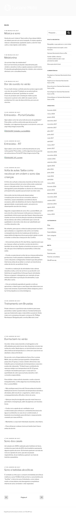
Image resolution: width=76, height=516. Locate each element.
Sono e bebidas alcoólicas (18, 469)
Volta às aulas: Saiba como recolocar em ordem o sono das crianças (22, 174)
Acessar (49, 250)
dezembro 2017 (52, 120)
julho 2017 (50, 131)
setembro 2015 (52, 204)
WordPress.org (51, 260)
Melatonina (10, 57)
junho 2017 (50, 134)
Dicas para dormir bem (54, 64)
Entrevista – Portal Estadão (19, 115)
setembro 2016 (52, 162)
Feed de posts (51, 253)
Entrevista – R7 (12, 143)
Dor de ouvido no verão (17, 84)
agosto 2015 (51, 207)
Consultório (50, 228)
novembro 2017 (52, 124)
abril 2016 (50, 179)
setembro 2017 (51, 127)
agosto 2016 (51, 165)
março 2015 (51, 214)
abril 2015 (50, 210)
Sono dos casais (13, 441)
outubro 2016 (51, 159)
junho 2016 (50, 172)
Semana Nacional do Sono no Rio (57, 53)
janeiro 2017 (51, 148)
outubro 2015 (51, 200)
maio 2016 (50, 176)
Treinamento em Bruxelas (18, 303)
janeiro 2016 (51, 190)
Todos (49, 239)
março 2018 (51, 114)
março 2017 (51, 145)
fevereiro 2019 (51, 110)
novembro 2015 (52, 197)
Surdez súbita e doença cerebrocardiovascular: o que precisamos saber (56, 59)
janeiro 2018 (51, 117)
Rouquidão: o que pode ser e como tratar (59, 44)
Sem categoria (51, 235)
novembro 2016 (52, 155)
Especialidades (51, 232)
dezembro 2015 (52, 193)
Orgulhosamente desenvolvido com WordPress (18, 511)
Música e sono (12, 33)
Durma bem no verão (16, 339)
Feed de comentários (53, 257)
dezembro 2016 (52, 152)
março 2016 (51, 183)
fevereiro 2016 (51, 186)
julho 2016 (50, 169)
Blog (48, 225)
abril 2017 (50, 141)
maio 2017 (50, 138)
